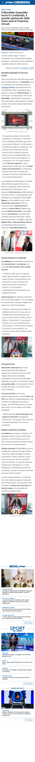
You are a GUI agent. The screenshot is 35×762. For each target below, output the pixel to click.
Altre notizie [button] (28, 623)
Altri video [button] (29, 720)
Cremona (5, 87)
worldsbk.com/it (26, 68)
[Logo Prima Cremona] (17, 2)
